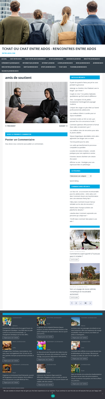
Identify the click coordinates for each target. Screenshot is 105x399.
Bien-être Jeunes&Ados (92, 59)
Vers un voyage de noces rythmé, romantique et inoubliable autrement (83, 291)
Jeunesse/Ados (98, 63)
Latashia (72, 213)
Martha (72, 208)
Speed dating (74, 181)
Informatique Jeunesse (31, 63)
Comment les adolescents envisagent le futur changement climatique (23, 321)
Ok (53, 396)
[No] (102, 394)
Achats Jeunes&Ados (56, 59)
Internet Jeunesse (48, 63)
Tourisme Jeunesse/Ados (78, 67)
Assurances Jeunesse (73, 59)
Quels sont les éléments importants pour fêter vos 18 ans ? (56, 345)
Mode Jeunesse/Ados (83, 63)
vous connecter (18, 144)
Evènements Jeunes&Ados (10, 63)
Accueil (4, 59)
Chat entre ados (16, 59)
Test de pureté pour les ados (79, 142)
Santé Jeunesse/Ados (31, 67)
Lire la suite (74, 259)
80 (85, 303)
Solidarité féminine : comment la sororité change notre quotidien (57, 320)
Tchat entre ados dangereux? (35, 59)
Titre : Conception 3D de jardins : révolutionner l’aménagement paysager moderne (83, 102)
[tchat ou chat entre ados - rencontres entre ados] (52, 43)
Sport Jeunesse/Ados (48, 67)
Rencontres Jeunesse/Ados (11, 67)
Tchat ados (63, 67)
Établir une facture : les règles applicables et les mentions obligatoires (56, 368)
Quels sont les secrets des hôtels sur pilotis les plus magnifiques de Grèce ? (91, 321)
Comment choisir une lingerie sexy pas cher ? (22, 344)
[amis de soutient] (36, 122)
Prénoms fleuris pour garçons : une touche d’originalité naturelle (91, 367)
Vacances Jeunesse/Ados (10, 71)
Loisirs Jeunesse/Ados (65, 63)
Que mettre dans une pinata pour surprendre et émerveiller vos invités (23, 368)
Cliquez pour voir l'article (10, 337)
